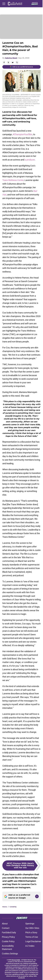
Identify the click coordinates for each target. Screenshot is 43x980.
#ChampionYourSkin (22, 134)
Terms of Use (31, 937)
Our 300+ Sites (32, 928)
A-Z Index (29, 946)
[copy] (17, 62)
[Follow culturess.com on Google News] (37, 896)
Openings (29, 923)
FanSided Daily (9, 932)
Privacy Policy (8, 937)
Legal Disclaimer (33, 941)
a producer (30, 159)
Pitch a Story (31, 932)
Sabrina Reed (11, 58)
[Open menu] (3, 3)
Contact (5, 928)
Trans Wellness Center (13, 180)
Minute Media (15, 960)
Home (4, 907)
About (5, 923)
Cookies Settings (10, 953)
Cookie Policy (8, 941)
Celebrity (13, 907)
